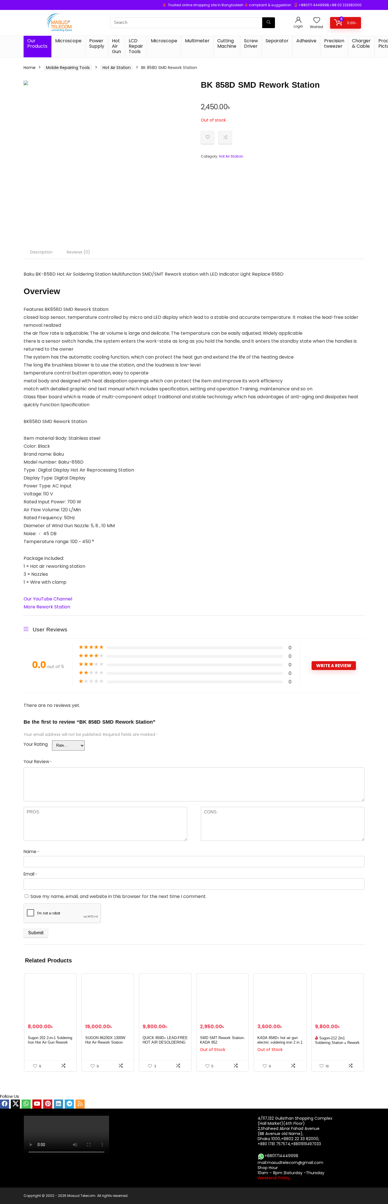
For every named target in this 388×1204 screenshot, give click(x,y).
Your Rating (36, 744)
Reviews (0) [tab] (78, 252)
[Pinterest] (47, 1104)
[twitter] (15, 1104)
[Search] (268, 22)
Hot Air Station (117, 67)
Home (30, 67)
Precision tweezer (334, 43)
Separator (277, 40)
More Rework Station (47, 607)
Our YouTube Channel (48, 599)
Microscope (68, 40)
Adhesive (306, 40)
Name (31, 852)
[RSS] (80, 1104)
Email (30, 874)
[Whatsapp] (26, 1104)
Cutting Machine (226, 43)
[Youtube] (36, 1104)
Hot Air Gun (116, 46)
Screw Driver (251, 43)
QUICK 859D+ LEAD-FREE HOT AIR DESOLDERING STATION (165, 1042)
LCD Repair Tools (136, 46)
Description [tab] (41, 252)
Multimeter (197, 40)
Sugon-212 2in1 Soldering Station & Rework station (337, 1042)
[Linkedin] (58, 1104)
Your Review (38, 762)
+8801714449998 (281, 1156)
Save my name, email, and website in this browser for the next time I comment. (118, 896)
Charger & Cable (361, 43)
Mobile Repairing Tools (68, 67)
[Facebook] (4, 1104)
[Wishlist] (316, 20)
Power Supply (96, 43)
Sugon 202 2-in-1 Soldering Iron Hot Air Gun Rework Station (50, 1042)
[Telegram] (69, 1104)
